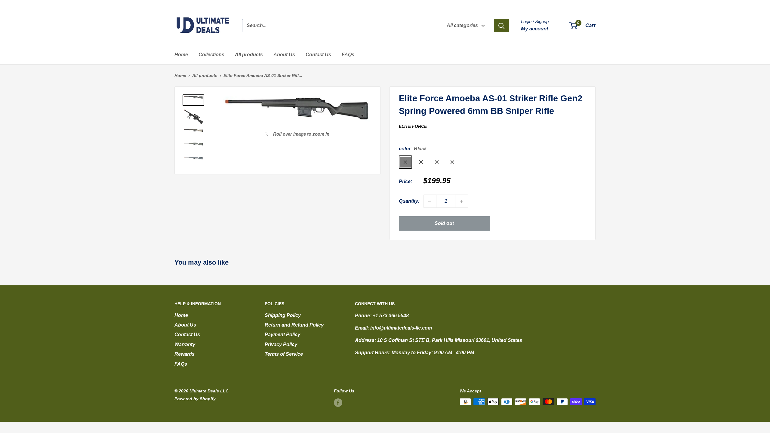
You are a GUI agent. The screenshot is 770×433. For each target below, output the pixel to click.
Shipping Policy (283, 315)
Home (181, 54)
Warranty (184, 344)
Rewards (184, 354)
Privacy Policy (281, 344)
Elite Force (413, 126)
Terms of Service (284, 354)
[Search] (501, 25)
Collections (211, 54)
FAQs (348, 54)
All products (249, 54)
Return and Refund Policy (294, 324)
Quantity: (409, 201)
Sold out (444, 223)
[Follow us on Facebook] (338, 402)
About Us (284, 54)
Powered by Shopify (195, 398)
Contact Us (318, 54)
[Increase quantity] (461, 201)
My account (534, 29)
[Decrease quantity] (430, 201)
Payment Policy (282, 334)
